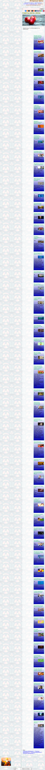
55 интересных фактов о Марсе (37, 52)
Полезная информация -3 (36, 752)
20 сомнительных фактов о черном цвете (38, 529)
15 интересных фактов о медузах (38, 579)
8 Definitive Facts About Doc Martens (38, 152)
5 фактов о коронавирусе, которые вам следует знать (37, 107)
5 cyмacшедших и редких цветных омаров (38, 298)
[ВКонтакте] (25, 11)
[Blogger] (30, 11)
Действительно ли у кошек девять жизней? (38, 179)
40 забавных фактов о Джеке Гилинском (39, 164)
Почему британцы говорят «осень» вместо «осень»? (38, 669)
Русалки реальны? (38, 315)
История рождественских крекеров (38, 630)
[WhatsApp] (40, 11)
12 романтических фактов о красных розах (38, 78)
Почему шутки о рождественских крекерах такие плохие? (38, 37)
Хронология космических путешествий (37, 403)
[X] (29, 11)
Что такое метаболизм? (37, 541)
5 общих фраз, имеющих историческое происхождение (37, 500)
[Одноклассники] (27, 11)
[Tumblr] (37, 11)
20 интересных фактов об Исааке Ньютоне (38, 326)
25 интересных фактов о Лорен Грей (39, 272)
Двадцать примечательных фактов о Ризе (38, 122)
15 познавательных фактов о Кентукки (38, 606)
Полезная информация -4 (28, 753)
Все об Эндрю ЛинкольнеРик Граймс (37, 353)
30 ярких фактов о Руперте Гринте (38, 214)
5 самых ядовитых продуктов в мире (38, 592)
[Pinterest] (43, 11)
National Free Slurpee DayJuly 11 (39, 225)
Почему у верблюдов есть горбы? (38, 237)
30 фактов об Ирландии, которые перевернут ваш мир (39, 65)
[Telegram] (42, 11)
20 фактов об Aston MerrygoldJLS (38, 684)
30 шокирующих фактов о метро (37, 204)
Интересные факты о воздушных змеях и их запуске (38, 552)
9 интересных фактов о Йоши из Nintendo (38, 656)
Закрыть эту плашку (25, 768)
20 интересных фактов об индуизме (39, 442)
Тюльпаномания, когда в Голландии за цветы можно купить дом (38, 367)
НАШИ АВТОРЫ (33, 4)
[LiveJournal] (35, 11)
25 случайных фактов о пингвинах (38, 284)
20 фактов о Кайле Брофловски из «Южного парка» (38, 339)
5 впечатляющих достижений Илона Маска (38, 472)
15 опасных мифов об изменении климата (38, 515)
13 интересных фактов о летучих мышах (38, 92)
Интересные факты (37, 1)
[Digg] (32, 11)
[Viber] (38, 11)
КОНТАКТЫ (26, 4)
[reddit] (34, 11)
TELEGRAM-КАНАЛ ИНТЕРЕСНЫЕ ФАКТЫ (35, 5)
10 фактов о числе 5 (38, 192)
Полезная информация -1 (28, 751)
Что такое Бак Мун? (38, 711)
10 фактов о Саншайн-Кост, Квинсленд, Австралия (37, 137)
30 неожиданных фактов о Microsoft (38, 254)
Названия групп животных (37, 460)
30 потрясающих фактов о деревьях (38, 390)
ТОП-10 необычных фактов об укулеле (38, 695)
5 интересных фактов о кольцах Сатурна (38, 420)
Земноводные (38, 2)
